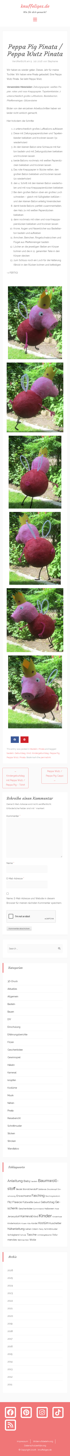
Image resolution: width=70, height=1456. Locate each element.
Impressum (22, 1441)
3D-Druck (12, 981)
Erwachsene (23, 1195)
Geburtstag (20, 753)
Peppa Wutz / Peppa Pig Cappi (54, 776)
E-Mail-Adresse (15, 878)
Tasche (32, 1234)
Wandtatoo (13, 1148)
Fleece (17, 1202)
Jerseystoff (13, 1216)
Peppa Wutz (13, 757)
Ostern (35, 1229)
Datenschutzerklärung (35, 1445)
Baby (27, 1181)
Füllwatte (28, 1202)
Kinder (45, 1215)
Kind (29, 753)
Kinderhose (57, 1217)
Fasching (38, 1196)
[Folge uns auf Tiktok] (58, 1412)
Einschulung (13, 1027)
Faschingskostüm (52, 1196)
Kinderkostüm (14, 1223)
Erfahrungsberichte (17, 1034)
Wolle (32, 1239)
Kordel (34, 1223)
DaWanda (42, 1189)
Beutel (19, 1189)
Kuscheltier (55, 1223)
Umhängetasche (44, 1235)
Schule (23, 1235)
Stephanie (53, 61)
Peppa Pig (55, 753)
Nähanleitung (16, 1228)
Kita (29, 1223)
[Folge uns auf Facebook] (10, 1412)
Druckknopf (52, 1189)
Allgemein (12, 996)
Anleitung (15, 1181)
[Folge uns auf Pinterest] (26, 1412)
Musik (10, 1095)
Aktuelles (12, 989)
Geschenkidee (15, 1049)
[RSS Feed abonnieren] (10, 1425)
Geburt (37, 1202)
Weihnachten (23, 1240)
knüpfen (11, 1080)
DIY (9, 1019)
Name (10, 863)
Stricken (11, 1141)
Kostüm (43, 1223)
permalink (46, 757)
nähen (28, 1229)
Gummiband (38, 1209)
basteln (10, 753)
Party (41, 1229)
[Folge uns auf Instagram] (42, 1412)
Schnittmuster (14, 1126)
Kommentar (13, 816)
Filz (9, 1202)
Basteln (34, 749)
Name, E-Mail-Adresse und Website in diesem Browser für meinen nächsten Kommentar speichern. (34, 900)
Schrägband (13, 1234)
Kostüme (12, 1087)
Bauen (10, 1011)
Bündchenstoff (30, 1189)
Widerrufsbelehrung (43, 1441)
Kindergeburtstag (40, 753)
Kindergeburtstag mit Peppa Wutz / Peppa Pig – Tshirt (15, 778)
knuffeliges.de (35, 6)
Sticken (11, 1133)
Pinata (42, 749)
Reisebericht (14, 1118)
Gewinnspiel (14, 1057)
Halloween (49, 1209)
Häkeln (11, 1065)
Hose (57, 1209)
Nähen (10, 1103)
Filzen (10, 1042)
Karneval (11, 1072)
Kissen (24, 1223)
